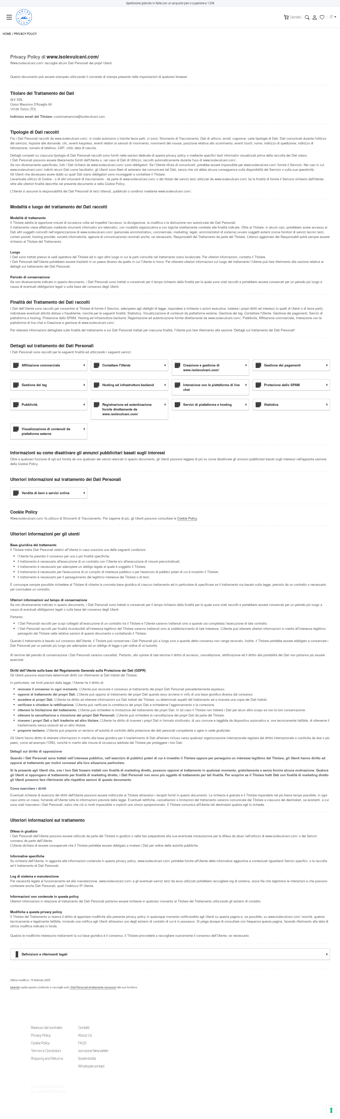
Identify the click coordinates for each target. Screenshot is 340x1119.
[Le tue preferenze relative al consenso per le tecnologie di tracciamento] (331, 1110)
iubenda (15, 987)
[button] (307, 17)
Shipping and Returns (47, 1058)
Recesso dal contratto (46, 1028)
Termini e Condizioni (46, 1051)
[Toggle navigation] (9, 17)
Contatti (84, 1028)
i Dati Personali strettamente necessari (93, 987)
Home (7, 34)
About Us (85, 1035)
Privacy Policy (41, 1035)
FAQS (82, 1043)
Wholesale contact (91, 1066)
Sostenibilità (87, 1058)
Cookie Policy (187, 518)
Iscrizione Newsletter (93, 1051)
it (331, 17)
